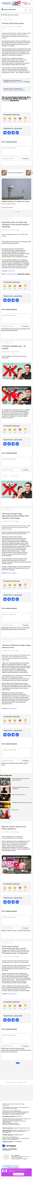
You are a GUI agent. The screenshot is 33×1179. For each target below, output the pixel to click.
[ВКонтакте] (5, 132)
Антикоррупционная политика (10, 1165)
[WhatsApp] (17, 132)
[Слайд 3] (16, 211)
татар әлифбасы (14, 476)
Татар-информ (12, 573)
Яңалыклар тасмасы (7, 19)
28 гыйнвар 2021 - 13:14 (7, 650)
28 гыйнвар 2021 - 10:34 (7, 956)
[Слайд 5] (20, 211)
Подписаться (18, 1174)
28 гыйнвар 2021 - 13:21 (7, 521)
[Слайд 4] (18, 211)
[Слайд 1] (12, 211)
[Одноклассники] (9, 132)
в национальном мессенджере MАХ (14, 89)
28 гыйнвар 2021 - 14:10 (7, 26)
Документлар (10, 1082)
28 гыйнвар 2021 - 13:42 (7, 351)
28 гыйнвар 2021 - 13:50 (7, 229)
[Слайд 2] (14, 211)
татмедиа (5, 476)
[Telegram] (13, 132)
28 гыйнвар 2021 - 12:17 (7, 831)
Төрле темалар (22, 1082)
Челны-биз (11, 271)
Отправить (25, 158)
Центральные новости (8, 342)
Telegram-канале (18, 81)
